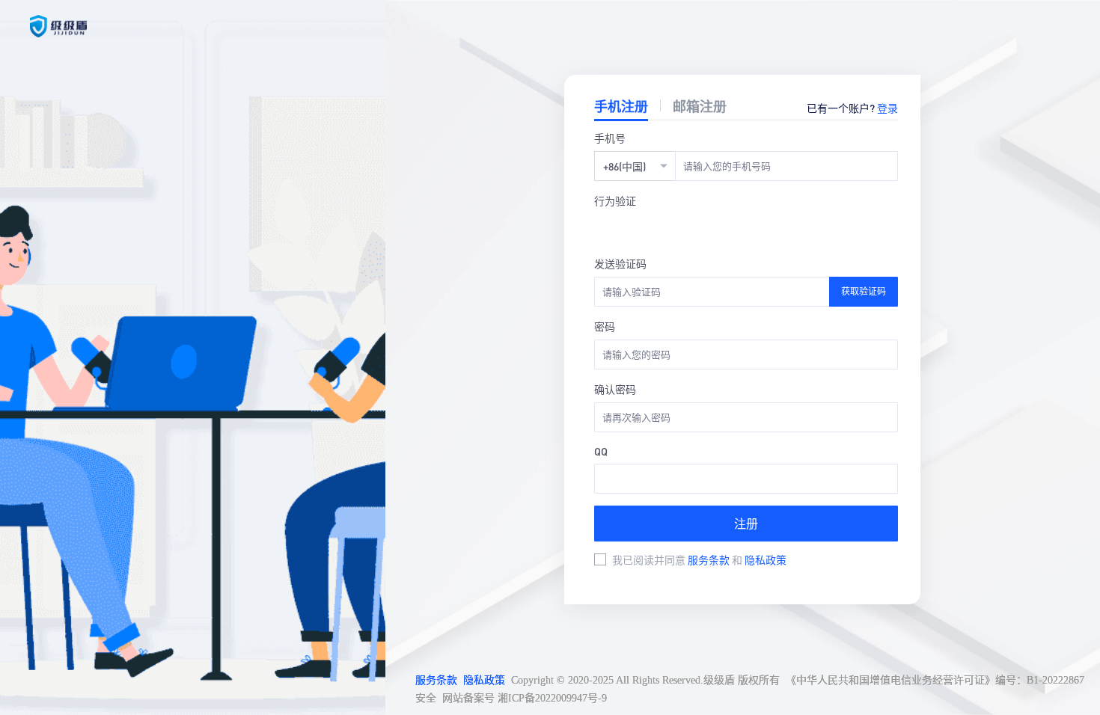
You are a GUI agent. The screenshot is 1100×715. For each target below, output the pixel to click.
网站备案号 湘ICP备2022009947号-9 (524, 698)
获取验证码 (863, 291)
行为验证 (615, 200)
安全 (425, 698)
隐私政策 (765, 559)
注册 (746, 523)
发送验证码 (620, 263)
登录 (887, 107)
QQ (601, 451)
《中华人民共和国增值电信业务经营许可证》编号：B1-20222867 (935, 680)
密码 (604, 326)
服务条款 (710, 559)
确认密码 (615, 389)
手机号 (610, 137)
